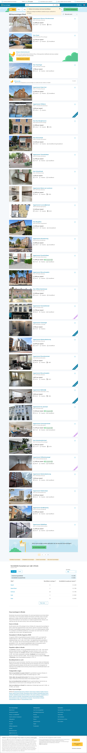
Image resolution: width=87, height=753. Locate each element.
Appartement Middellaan (40, 524)
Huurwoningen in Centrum (26, 697)
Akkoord (76, 740)
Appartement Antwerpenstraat (41, 423)
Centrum (13, 591)
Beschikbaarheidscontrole (38, 712)
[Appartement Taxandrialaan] (20, 160)
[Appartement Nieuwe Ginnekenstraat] (20, 24)
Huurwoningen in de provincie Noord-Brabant (32, 696)
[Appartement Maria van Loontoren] (20, 194)
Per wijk (14, 571)
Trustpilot (74, 80)
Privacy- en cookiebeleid (14, 714)
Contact (10, 728)
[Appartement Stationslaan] (20, 496)
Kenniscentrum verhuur (62, 719)
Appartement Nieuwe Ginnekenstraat (43, 18)
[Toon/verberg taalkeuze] (84, 5)
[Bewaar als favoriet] (75, 18)
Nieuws (34, 719)
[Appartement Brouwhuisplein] (20, 278)
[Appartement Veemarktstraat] (20, 311)
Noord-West (14, 588)
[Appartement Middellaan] (20, 530)
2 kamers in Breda (17, 696)
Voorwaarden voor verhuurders (64, 710)
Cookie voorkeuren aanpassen (15, 716)
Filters (13, 9)
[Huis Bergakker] (20, 227)
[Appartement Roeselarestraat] (20, 362)
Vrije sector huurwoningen (53, 559)
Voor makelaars (61, 716)
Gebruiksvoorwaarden (13, 712)
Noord (12, 585)
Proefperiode (36, 726)
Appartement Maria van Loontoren (42, 188)
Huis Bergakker (37, 221)
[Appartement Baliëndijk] (20, 395)
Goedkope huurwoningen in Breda (22, 694)
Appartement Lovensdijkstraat (41, 205)
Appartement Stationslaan (40, 491)
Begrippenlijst (36, 716)
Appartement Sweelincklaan (41, 255)
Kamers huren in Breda (18, 693)
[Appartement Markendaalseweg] (20, 345)
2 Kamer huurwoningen (40, 559)
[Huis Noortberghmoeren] (20, 126)
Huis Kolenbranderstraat (40, 440)
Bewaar (71, 9)
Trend (19, 571)
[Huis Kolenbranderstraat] (20, 446)
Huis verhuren (60, 712)
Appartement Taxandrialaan (41, 154)
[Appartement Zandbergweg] (20, 513)
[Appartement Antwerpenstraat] (20, 429)
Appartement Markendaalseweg (42, 339)
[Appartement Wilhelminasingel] (20, 463)
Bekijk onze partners (43, 743)
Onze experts (60, 721)
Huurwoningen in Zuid (14, 697)
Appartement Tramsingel (40, 322)
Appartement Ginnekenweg (40, 238)
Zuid (12, 595)
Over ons (11, 721)
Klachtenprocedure (13, 730)
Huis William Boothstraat (40, 289)
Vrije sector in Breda (35, 694)
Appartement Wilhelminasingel (41, 457)
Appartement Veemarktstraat (41, 306)
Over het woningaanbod (38, 710)
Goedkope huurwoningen (15, 559)
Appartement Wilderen (39, 104)
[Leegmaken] (53, 5)
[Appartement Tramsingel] (20, 328)
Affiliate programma (13, 726)
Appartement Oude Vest (39, 87)
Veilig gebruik (12, 719)
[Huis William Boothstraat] (20, 294)
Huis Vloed (36, 35)
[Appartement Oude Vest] (20, 93)
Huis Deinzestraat (38, 137)
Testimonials (60, 714)
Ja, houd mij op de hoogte (39, 547)
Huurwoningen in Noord (38, 697)
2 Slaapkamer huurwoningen (28, 559)
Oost (12, 598)
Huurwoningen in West (14, 699)
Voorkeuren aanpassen (76, 748)
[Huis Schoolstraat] (20, 177)
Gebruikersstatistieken (13, 735)
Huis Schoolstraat (38, 171)
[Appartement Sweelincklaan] (20, 261)
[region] (43, 744)
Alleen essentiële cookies (77, 744)
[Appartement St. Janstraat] (20, 412)
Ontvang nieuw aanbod (23, 58)
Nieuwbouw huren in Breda (30, 693)
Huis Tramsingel (37, 65)
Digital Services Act (13, 733)
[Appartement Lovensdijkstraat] (20, 210)
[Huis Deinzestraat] (20, 143)
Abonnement (11, 710)
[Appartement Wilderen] (20, 109)
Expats (34, 723)
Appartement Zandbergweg (40, 507)
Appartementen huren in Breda (21, 691)
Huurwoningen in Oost (27, 699)
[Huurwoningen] (5, 5)
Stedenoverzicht (36, 721)
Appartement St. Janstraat (40, 406)
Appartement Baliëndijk (39, 390)
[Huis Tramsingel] (20, 70)
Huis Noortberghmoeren (39, 121)
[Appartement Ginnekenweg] (20, 244)
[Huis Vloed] (20, 41)
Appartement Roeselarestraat (41, 356)
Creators (11, 723)
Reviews (35, 714)
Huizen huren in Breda (34, 691)
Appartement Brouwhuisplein (41, 272)
